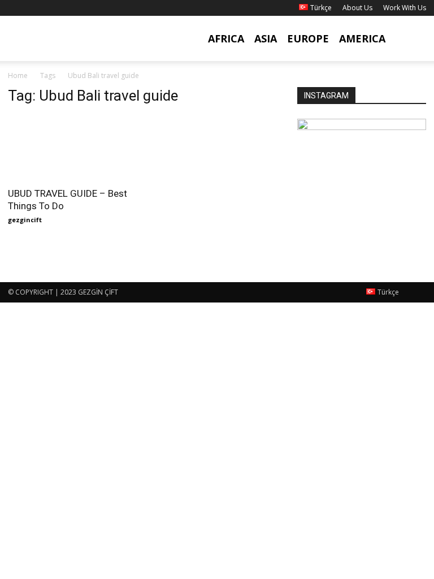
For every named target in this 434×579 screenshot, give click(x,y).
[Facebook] (16, 8)
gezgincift (25, 219)
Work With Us (404, 7)
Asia (265, 38)
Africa (226, 38)
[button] (412, 38)
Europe (308, 38)
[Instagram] (35, 8)
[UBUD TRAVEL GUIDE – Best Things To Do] (72, 148)
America (362, 38)
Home (18, 75)
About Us (357, 7)
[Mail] (53, 8)
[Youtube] (72, 8)
